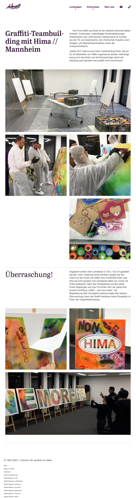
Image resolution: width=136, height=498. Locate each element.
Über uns (109, 6)
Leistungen (75, 6)
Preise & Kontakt (9, 469)
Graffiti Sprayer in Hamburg (12, 484)
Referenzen (93, 6)
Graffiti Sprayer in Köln (11, 478)
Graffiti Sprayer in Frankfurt (12, 493)
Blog (5, 466)
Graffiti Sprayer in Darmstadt (12, 490)
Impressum (7, 472)
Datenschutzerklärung (10, 475)
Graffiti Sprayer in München (12, 487)
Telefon (129, 6)
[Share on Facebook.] (130, 461)
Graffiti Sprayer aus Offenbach (13, 481)
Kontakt (121, 6)
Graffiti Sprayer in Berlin (11, 497)
